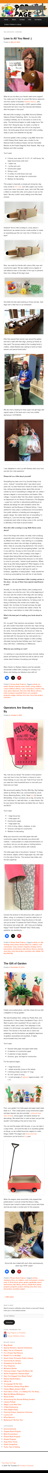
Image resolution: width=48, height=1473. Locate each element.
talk (33, 951)
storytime (7, 697)
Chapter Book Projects (12, 1431)
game (10, 691)
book (23, 686)
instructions (8, 949)
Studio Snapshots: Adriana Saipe (16, 1373)
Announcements (10, 1429)
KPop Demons (9, 1417)
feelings (33, 947)
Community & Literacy (12, 1360)
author (6, 686)
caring (33, 686)
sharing (19, 695)
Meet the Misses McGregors (14, 1394)
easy (5, 691)
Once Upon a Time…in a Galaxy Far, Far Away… (22, 1391)
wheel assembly (31, 1134)
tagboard (25, 1077)
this (25, 1136)
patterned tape (36, 1113)
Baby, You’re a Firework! (13, 1350)
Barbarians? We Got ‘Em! (13, 1420)
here (32, 795)
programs (7, 695)
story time (26, 695)
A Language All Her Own (13, 1384)
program (34, 693)
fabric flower (8, 1116)
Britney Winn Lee (26, 944)
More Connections (11, 1434)
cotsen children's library (12, 688)
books (27, 686)
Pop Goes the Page (9, 1463)
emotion (20, 947)
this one (17, 186)
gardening (32, 1282)
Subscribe (9, 1322)
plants (39, 1284)
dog (42, 688)
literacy (38, 691)
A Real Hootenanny (11, 1407)
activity (34, 684)
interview (23, 691)
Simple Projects (10, 1439)
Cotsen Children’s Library (12, 24)
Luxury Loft (8, 1414)
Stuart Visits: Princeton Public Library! (18, 1358)
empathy (27, 947)
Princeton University (37, 1457)
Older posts (9, 1297)
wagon (22, 1289)
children (38, 686)
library (33, 691)
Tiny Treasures (9, 1366)
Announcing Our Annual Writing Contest (19, 1399)
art (39, 684)
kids (28, 691)
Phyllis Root (32, 1284)
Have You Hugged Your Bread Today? (18, 1376)
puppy (13, 695)
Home (6, 19)
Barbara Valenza (30, 101)
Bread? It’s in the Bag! (12, 1355)
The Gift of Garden (15, 963)
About (14, 19)
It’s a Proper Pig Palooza (13, 1353)
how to (39, 947)
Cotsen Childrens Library (16, 1336)
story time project (36, 695)
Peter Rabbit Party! (11, 1409)
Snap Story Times (10, 1442)
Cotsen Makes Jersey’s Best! (14, 1389)
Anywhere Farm (9, 1280)
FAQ (29, 19)
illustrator (16, 691)
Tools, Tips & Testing (12, 1447)
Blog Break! (8, 1345)
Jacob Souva (17, 949)
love (29, 693)
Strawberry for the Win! (12, 1363)
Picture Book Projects (18, 684)
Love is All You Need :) (18, 38)
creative (38, 688)
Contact (22, 19)
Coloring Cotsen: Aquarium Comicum (18, 1412)
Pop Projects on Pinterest (16, 1333)
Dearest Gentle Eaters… (13, 1379)
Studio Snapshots (10, 1444)
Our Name (38, 19)
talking (38, 951)
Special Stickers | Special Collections (18, 1348)
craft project (29, 688)
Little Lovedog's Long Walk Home (15, 693)
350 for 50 (7, 1381)
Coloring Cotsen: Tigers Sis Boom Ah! (18, 1371)
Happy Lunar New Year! (12, 1404)
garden (26, 1282)
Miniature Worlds (10, 1368)
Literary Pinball (9, 1402)
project (20, 1287)
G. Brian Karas (13, 1282)
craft (23, 688)
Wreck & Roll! (9, 1396)
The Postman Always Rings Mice (16, 1386)
